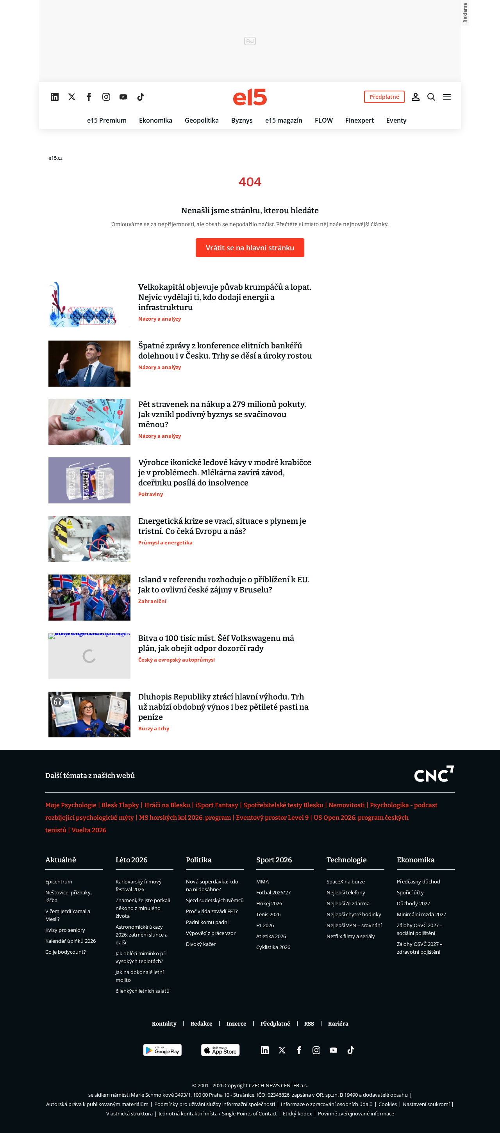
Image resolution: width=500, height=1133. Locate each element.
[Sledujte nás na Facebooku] (89, 97)
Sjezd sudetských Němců (215, 900)
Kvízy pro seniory (65, 929)
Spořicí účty (410, 892)
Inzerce (236, 1024)
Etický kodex (297, 1113)
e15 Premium (107, 120)
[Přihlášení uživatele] (415, 97)
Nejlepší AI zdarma (348, 903)
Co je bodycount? (65, 951)
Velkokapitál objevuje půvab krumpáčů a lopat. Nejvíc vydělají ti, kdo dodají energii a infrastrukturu (225, 297)
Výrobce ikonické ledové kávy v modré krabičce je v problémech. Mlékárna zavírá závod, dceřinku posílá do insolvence (224, 472)
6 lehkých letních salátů (143, 990)
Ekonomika (155, 120)
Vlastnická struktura (129, 1113)
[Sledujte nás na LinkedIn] (54, 97)
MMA (262, 881)
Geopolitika (202, 120)
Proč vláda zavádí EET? (212, 911)
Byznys (242, 120)
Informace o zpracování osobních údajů (327, 1104)
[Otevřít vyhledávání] (431, 97)
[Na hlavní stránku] (250, 97)
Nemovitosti (347, 805)
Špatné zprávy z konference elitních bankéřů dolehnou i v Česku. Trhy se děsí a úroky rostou (225, 350)
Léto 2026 (132, 860)
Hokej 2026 (269, 903)
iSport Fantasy (216, 805)
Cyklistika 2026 (273, 947)
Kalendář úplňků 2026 (70, 940)
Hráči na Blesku (167, 805)
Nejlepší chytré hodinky (354, 914)
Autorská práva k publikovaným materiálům (97, 1104)
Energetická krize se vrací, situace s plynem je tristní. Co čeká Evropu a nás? (222, 526)
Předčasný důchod (418, 881)
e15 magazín (283, 120)
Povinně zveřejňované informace (356, 1113)
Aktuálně (60, 860)
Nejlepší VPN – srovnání (354, 925)
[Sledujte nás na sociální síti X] (72, 97)
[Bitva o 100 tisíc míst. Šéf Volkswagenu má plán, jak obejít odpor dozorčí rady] (89, 656)
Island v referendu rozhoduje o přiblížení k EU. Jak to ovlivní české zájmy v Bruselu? (224, 584)
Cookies (388, 1104)
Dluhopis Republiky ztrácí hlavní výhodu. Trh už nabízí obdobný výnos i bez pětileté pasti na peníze (223, 707)
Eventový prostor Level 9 (272, 817)
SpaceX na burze (346, 881)
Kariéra (338, 1024)
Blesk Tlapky (120, 805)
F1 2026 (265, 925)
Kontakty (164, 1024)
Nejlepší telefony (346, 892)
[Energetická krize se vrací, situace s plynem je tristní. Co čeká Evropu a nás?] (89, 539)
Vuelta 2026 (88, 830)
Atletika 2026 (271, 936)
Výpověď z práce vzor (211, 933)
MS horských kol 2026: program (185, 817)
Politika (199, 860)
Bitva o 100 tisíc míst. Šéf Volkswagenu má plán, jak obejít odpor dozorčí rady (216, 643)
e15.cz (55, 157)
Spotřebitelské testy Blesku (283, 805)
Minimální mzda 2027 (421, 914)
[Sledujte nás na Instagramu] (106, 97)
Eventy (396, 120)
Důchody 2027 (413, 903)
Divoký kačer (201, 943)
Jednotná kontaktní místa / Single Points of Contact (218, 1113)
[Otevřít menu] (447, 97)
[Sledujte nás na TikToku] (140, 97)
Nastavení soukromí (426, 1104)
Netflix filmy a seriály (351, 936)
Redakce (201, 1024)
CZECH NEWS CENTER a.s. (278, 1085)
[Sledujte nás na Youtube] (123, 97)
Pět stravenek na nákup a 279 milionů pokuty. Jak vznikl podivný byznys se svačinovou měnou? (222, 414)
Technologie (347, 860)
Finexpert (359, 120)
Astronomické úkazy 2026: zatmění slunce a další (142, 934)
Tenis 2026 (268, 914)
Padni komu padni (207, 922)
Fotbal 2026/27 (273, 892)
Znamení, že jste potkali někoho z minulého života (143, 908)
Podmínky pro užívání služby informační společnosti (214, 1104)
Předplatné (275, 1024)
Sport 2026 (274, 860)
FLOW (324, 120)
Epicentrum (58, 881)
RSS (309, 1024)
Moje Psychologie (70, 805)
